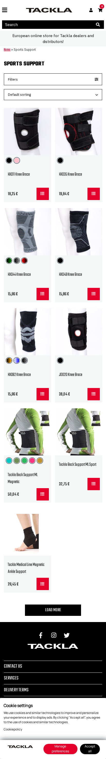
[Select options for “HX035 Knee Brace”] (93, 193)
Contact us (13, 666)
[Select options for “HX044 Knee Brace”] (42, 294)
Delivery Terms (16, 690)
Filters (13, 79)
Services (11, 678)
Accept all (90, 748)
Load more (53, 610)
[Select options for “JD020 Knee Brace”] (93, 394)
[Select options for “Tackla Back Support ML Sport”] (93, 484)
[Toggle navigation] (6, 10)
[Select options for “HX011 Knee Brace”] (42, 193)
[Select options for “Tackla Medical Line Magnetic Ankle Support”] (42, 583)
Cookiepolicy (13, 729)
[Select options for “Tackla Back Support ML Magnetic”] (42, 494)
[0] (100, 10)
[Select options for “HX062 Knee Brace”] (42, 394)
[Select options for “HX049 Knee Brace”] (93, 294)
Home (7, 50)
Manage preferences (60, 748)
